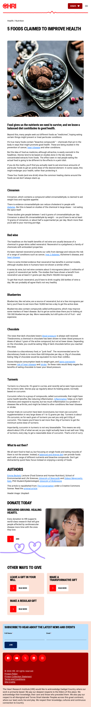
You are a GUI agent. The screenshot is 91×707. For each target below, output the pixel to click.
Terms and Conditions (15, 679)
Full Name (9, 633)
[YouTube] (16, 658)
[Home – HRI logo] (9, 6)
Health (10, 21)
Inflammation (60, 399)
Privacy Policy (11, 674)
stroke (44, 364)
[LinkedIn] (33, 658)
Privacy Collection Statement (18, 676)
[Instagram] (42, 658)
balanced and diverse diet (51, 454)
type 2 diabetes (52, 254)
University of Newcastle (49, 478)
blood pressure (49, 336)
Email (48, 633)
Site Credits (10, 682)
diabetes (11, 207)
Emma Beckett (14, 475)
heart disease (33, 147)
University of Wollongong (51, 481)
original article (30, 488)
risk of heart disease (26, 364)
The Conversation (45, 486)
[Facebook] (8, 658)
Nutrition (19, 21)
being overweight (67, 362)
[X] (25, 658)
